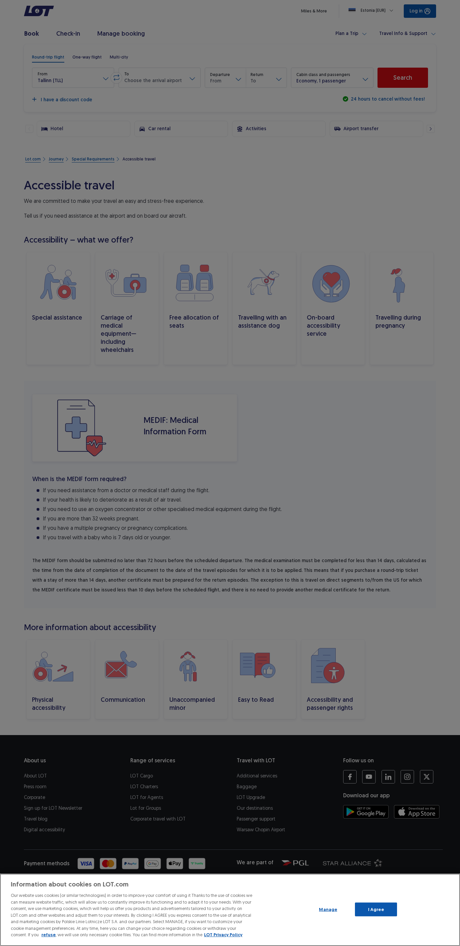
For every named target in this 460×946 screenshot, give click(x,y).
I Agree (376, 909)
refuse (48, 934)
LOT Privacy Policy (223, 934)
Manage (328, 909)
